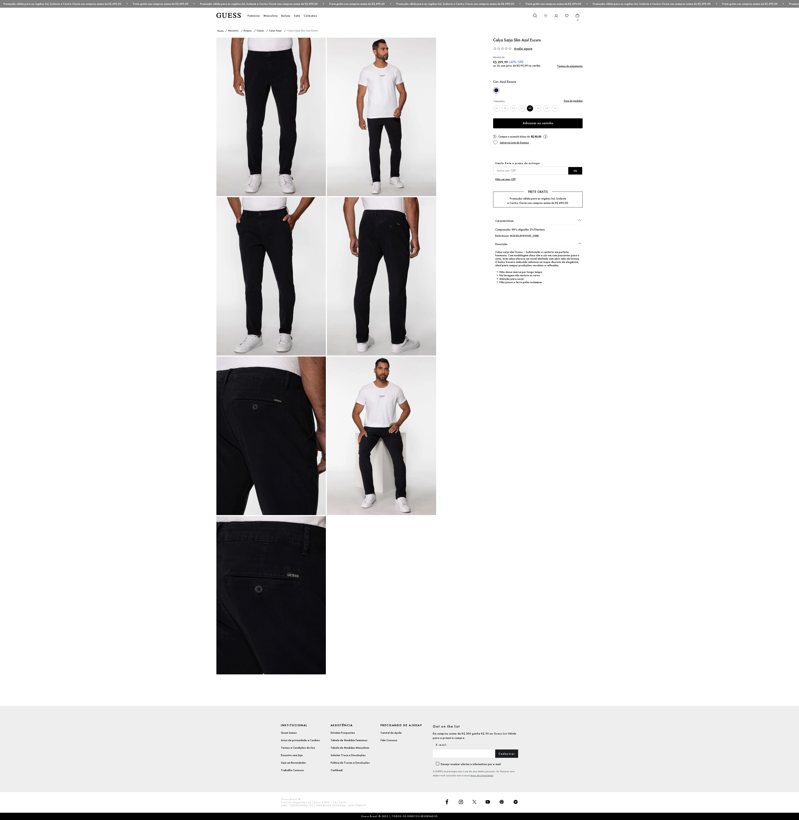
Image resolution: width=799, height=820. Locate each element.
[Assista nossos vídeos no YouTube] (487, 802)
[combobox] (534, 16)
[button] (548, 48)
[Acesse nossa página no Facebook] (446, 802)
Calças (260, 30)
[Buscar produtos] (534, 15)
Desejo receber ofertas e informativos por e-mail (471, 764)
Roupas (248, 30)
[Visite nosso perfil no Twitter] (474, 802)
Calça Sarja (275, 30)
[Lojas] (545, 16)
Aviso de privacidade (481, 775)
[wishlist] (566, 16)
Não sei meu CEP (505, 179)
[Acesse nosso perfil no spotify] (515, 802)
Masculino (270, 15)
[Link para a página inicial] (220, 31)
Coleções (310, 15)
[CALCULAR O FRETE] (575, 171)
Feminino (254, 15)
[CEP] (538, 168)
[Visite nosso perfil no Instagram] (460, 802)
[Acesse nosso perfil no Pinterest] (501, 802)
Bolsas (285, 15)
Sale (297, 15)
